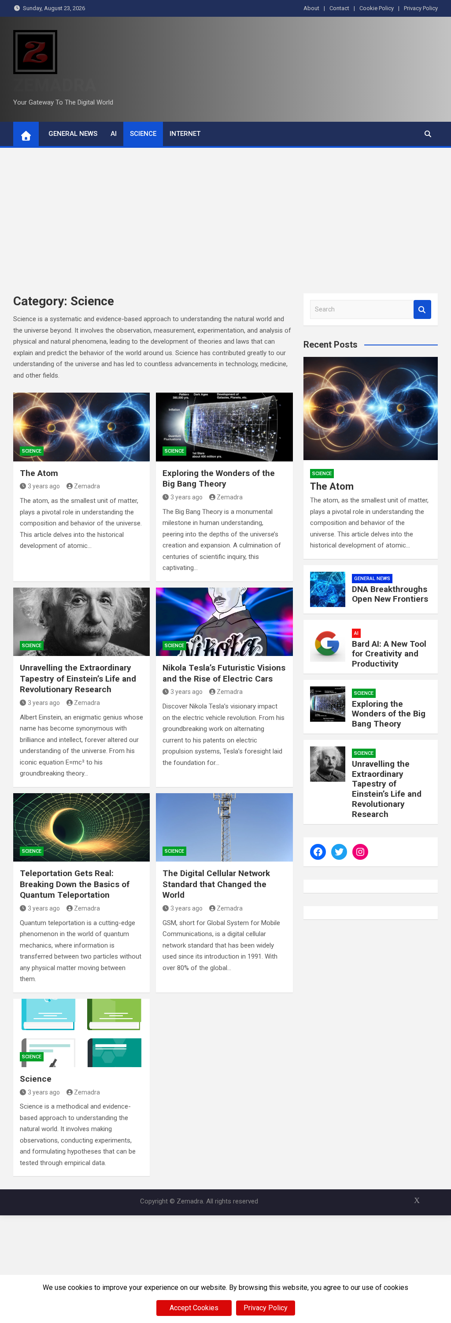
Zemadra (87, 486)
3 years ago (44, 486)
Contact (339, 8)
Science (143, 134)
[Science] (81, 1033)
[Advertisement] (225, 214)
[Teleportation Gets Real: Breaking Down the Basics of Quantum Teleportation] (81, 827)
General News (72, 134)
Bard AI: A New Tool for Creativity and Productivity (389, 654)
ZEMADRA (54, 85)
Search (422, 309)
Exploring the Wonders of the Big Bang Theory (219, 478)
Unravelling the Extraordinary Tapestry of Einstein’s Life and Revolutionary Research (78, 678)
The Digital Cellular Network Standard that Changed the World (216, 884)
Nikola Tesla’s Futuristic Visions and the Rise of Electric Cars (224, 673)
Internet (185, 134)
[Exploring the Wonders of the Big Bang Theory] (224, 427)
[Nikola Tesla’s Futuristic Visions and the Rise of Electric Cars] (224, 622)
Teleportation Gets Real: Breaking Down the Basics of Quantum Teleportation (74, 884)
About (311, 8)
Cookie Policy (376, 8)
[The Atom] (81, 427)
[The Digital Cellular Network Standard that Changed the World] (224, 827)
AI (114, 134)
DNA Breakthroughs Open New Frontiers (390, 594)
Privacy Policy (421, 8)
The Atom (39, 473)
